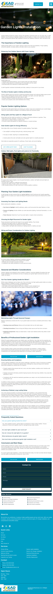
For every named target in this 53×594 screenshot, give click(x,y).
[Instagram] (6, 526)
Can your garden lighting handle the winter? (14, 420)
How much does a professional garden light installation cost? (19, 439)
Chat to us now (28, 147)
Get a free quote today (10, 147)
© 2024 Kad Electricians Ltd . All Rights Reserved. (37, 588)
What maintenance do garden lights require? (14, 436)
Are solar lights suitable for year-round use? (14, 429)
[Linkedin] (9, 526)
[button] (26, 420)
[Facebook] (2, 526)
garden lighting (25, 194)
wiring (26, 134)
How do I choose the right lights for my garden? (15, 433)
